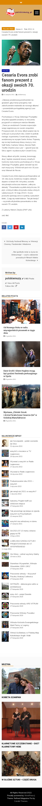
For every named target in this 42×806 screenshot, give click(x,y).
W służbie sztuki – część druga (19, 779)
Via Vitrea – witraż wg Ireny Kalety (24, 554)
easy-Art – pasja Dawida (20, 594)
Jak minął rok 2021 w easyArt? (23, 491)
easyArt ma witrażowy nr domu (23, 521)
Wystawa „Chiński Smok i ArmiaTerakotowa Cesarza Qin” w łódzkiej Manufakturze (20, 415)
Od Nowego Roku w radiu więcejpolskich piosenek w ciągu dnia (19, 330)
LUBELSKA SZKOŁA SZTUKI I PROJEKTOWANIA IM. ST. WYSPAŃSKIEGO (23, 544)
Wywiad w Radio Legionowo (22, 471)
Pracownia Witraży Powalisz (22, 613)
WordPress (29, 795)
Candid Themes (20, 801)
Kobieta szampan (11, 697)
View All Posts (13, 283)
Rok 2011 (6, 70)
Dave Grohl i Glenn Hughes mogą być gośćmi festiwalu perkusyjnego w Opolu (20, 374)
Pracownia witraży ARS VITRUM (24, 603)
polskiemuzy (13, 278)
